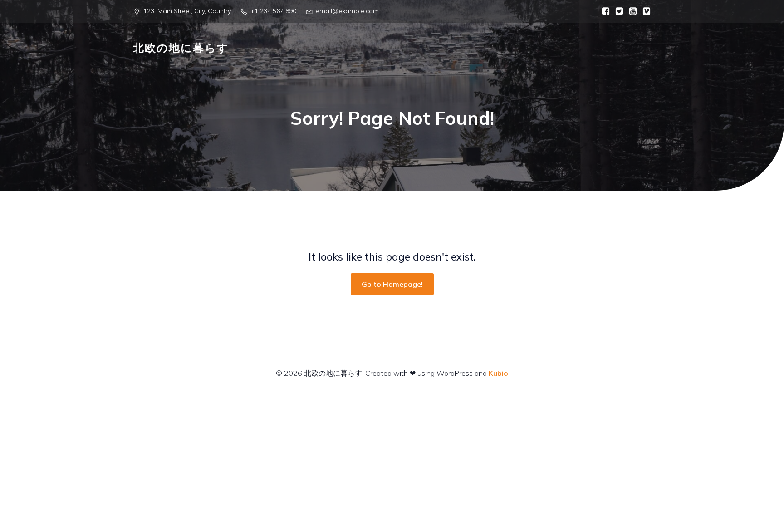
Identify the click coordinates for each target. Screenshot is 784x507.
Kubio (498, 373)
